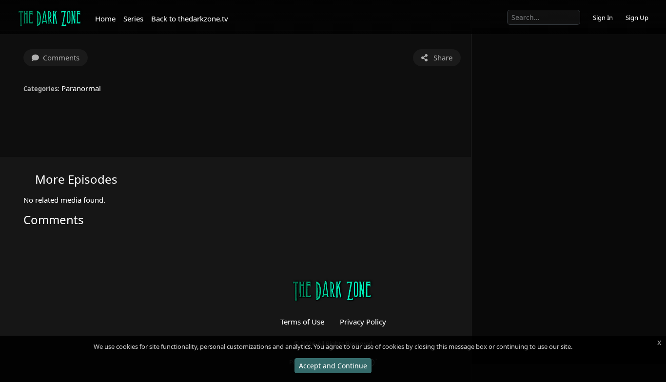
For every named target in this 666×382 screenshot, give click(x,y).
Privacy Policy (363, 321)
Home (105, 18)
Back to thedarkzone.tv (189, 18)
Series (133, 18)
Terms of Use (302, 321)
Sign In (603, 17)
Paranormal (81, 88)
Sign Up (637, 17)
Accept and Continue (333, 365)
